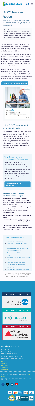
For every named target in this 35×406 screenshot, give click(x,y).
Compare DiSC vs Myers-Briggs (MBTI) (18, 269)
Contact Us (4, 369)
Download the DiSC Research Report (15, 83)
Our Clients (4, 365)
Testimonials (4, 367)
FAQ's (3, 361)
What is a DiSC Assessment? (15, 241)
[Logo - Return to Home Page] (12, 4)
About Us (4, 363)
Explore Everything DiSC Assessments (14, 184)
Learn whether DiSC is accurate (16, 262)
